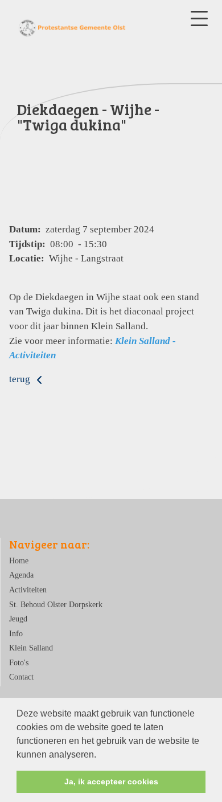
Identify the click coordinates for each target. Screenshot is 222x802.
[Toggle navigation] (199, 18)
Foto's (18, 662)
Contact (21, 677)
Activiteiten (28, 590)
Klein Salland (31, 648)
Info (16, 633)
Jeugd (18, 619)
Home (18, 561)
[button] (100, 755)
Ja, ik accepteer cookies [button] (111, 781)
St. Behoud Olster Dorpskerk (55, 604)
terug (20, 379)
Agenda (21, 575)
